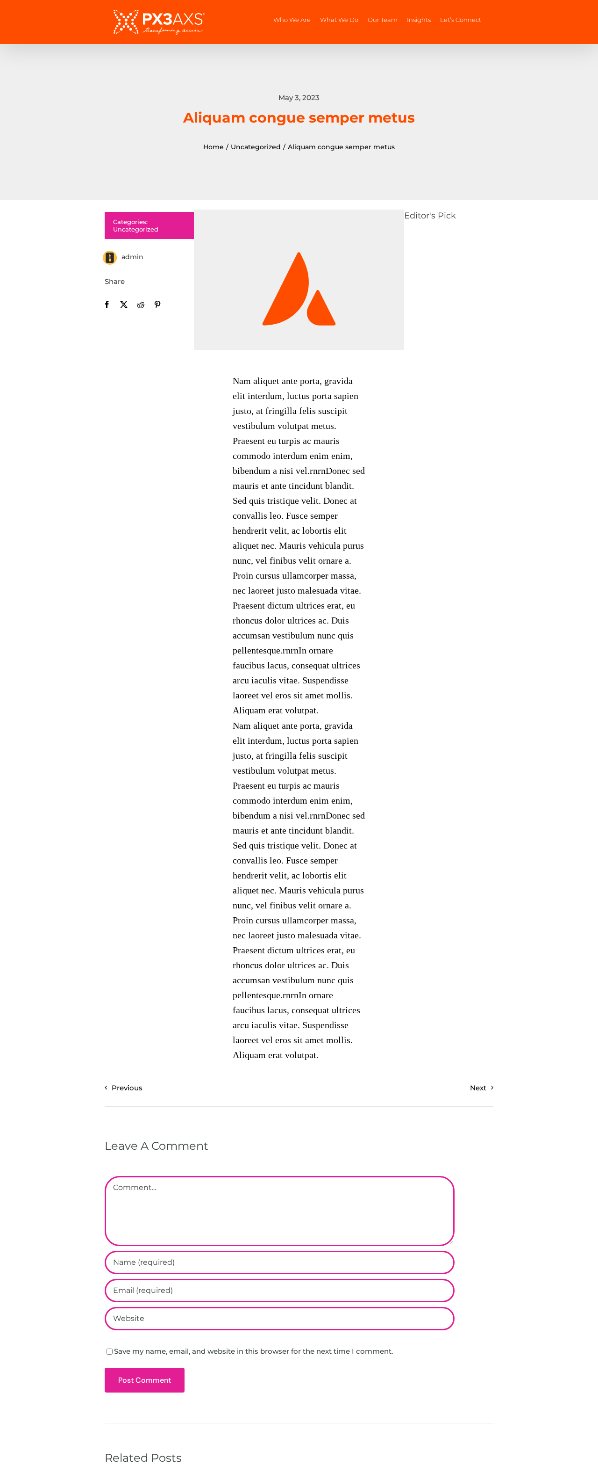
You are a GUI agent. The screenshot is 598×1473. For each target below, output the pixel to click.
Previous (127, 1087)
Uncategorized (135, 229)
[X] (123, 305)
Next (478, 1087)
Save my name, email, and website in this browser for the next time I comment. (253, 1351)
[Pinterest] (157, 305)
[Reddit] (140, 305)
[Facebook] (107, 305)
